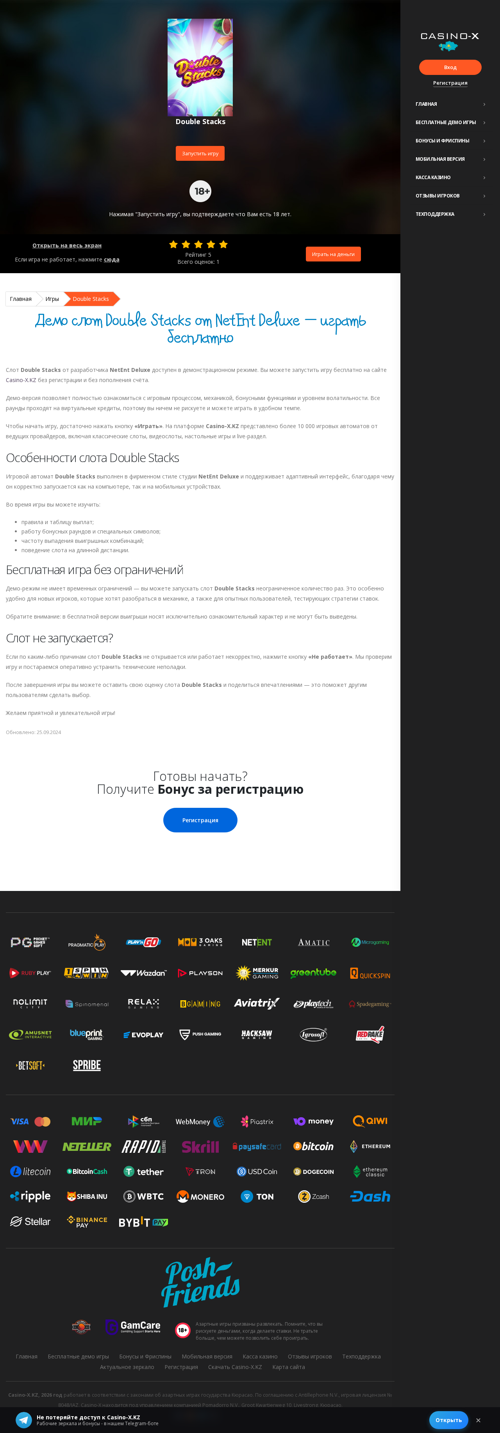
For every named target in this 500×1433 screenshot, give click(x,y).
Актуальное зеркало (127, 1367)
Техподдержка (435, 214)
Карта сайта (288, 1367)
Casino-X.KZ (21, 380)
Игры (52, 298)
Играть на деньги (333, 254)
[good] (211, 244)
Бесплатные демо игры (446, 122)
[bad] (173, 244)
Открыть (449, 1420)
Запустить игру (200, 153)
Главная (426, 104)
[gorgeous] (223, 244)
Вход (450, 67)
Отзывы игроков (438, 195)
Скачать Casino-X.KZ (235, 1367)
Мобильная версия (440, 159)
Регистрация (450, 82)
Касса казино (433, 177)
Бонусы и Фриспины (443, 140)
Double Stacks (91, 298)
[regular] (198, 244)
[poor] (186, 244)
